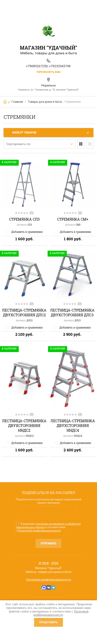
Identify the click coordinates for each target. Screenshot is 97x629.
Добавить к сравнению (27, 231)
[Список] (89, 143)
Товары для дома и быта (45, 101)
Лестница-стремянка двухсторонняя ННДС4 (73, 425)
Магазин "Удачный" (48, 47)
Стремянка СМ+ (72, 219)
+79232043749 (60, 66)
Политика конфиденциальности (48, 579)
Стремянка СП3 (24, 219)
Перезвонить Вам (48, 72)
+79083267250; (37, 66)
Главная (17, 101)
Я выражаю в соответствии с (48, 527)
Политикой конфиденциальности (39, 530)
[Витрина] (80, 143)
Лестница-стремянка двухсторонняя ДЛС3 (72, 312)
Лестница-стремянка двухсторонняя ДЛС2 (24, 312)
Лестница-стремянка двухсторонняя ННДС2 (24, 425)
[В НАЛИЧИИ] (24, 378)
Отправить (48, 543)
